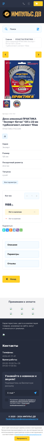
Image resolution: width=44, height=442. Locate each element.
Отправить (35, 393)
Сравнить (4, 136)
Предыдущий (5, 55)
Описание (12, 244)
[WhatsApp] (21, 230)
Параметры (13, 254)
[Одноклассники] (10, 230)
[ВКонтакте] (7, 230)
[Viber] (17, 230)
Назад (13, 279)
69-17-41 (9, 356)
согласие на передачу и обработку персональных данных (23, 400)
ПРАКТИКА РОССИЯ (11, 129)
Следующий (38, 55)
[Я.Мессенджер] (3, 230)
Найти (6, 29)
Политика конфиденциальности (22, 419)
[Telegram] (14, 230)
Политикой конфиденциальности (28, 434)
